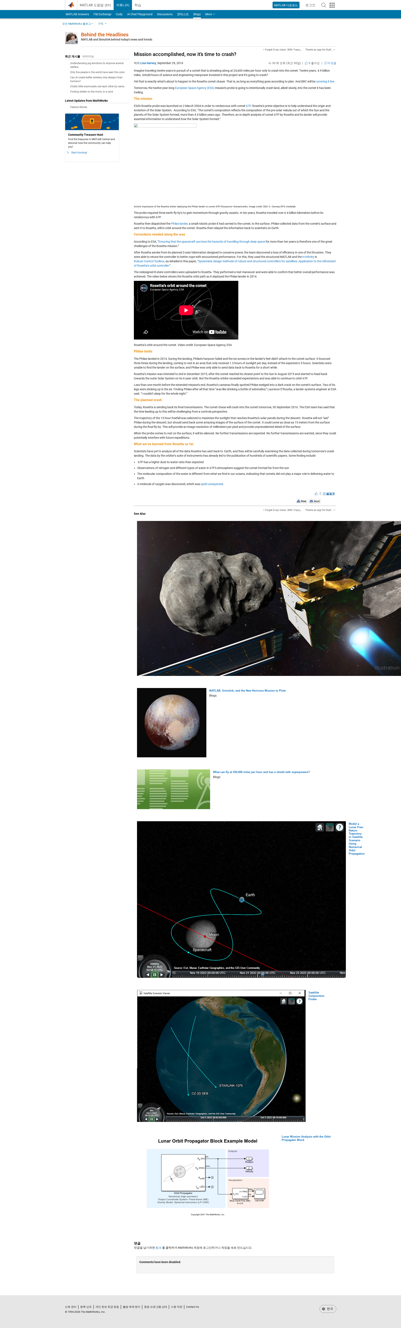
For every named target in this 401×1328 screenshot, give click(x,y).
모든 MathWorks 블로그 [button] (76, 23)
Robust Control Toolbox (149, 261)
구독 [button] (100, 23)
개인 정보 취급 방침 (107, 1306)
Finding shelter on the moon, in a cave (91, 91)
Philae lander (179, 223)
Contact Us (192, 1306)
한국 (329, 1309)
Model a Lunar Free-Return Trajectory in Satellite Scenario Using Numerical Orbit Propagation (357, 838)
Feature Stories (78, 107)
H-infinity (308, 257)
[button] (324, 5)
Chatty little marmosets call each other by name (97, 86)
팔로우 (330, 493)
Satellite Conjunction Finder (316, 996)
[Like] (316, 493)
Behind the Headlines (104, 35)
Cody (119, 14)
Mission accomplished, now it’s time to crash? (185, 54)
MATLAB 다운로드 (286, 5)
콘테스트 (183, 14)
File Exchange (102, 14)
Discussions (165, 14)
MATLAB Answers (77, 14)
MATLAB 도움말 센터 (95, 5)
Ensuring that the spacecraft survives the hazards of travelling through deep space (212, 241)
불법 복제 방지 (131, 1306)
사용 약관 (176, 1306)
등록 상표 (86, 1306)
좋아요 (314, 63)
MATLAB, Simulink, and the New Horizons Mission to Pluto (247, 690)
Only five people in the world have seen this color (97, 72)
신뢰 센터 (70, 1306)
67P (248, 106)
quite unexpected (212, 484)
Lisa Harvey (148, 63)
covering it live (325, 81)
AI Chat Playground (139, 14)
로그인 (311, 6)
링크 (158, 1247)
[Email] (314, 500)
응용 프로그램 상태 (155, 1306)
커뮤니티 (122, 5)
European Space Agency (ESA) (194, 88)
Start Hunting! (79, 152)
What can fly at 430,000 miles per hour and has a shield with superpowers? (261, 772)
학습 (138, 5)
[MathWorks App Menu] (332, 5)
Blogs (197, 14)
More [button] (208, 14)
